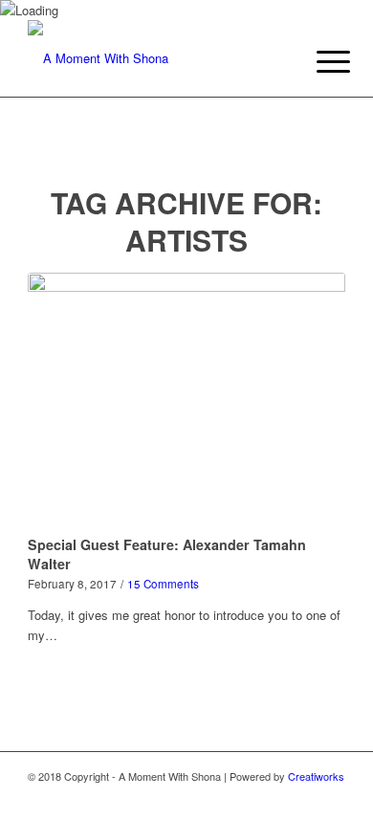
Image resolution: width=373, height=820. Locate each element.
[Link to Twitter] (273, 796)
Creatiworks (316, 776)
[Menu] (318, 61)
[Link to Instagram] (302, 796)
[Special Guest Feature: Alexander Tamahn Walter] (186, 401)
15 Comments (163, 583)
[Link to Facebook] (331, 796)
